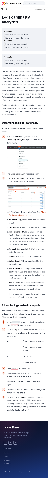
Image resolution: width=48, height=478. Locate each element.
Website (6, 453)
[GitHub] (5, 443)
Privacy (6, 475)
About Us (7, 460)
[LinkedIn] (10, 443)
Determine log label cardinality (16, 34)
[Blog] (15, 443)
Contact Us (7, 464)
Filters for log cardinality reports (17, 38)
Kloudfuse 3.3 (40, 9)
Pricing (6, 456)
